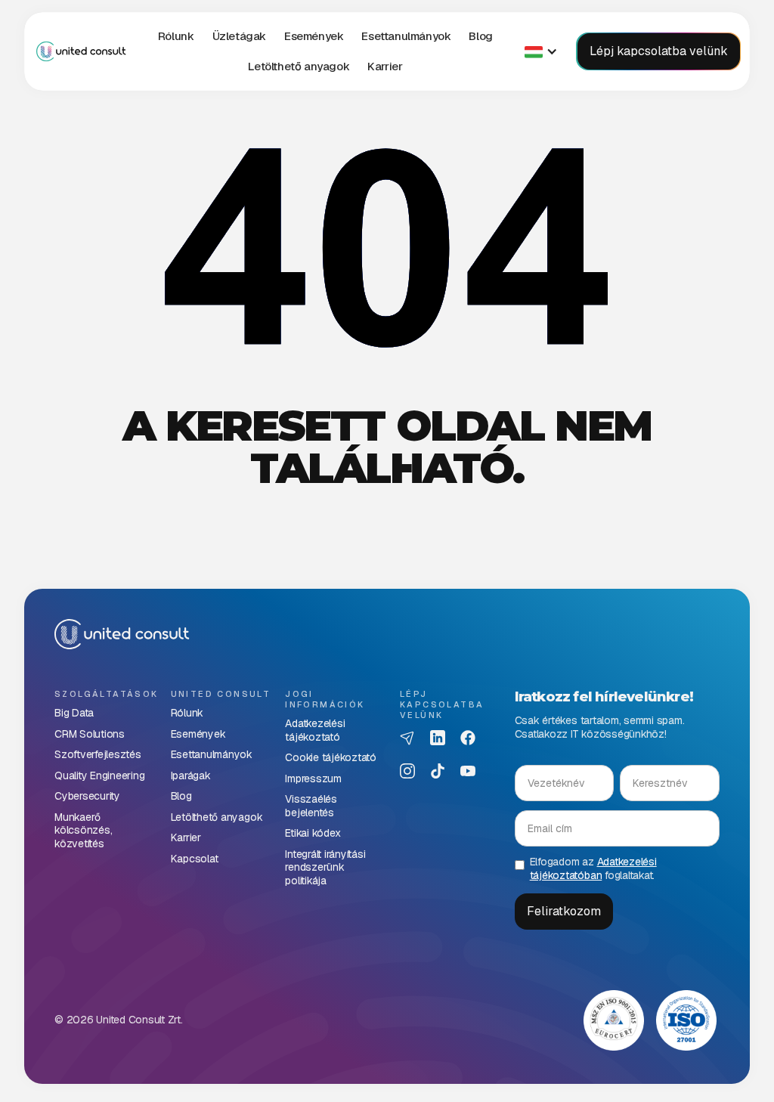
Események (313, 36)
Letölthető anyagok (298, 66)
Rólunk (176, 36)
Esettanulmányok (405, 36)
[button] (239, 36)
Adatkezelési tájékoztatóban (593, 868)
